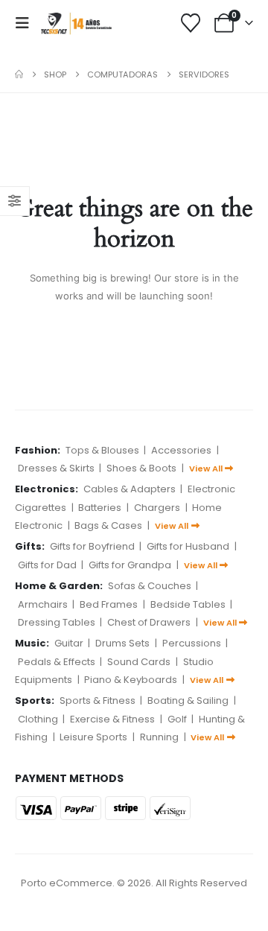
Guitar (68, 643)
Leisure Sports (93, 737)
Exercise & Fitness (112, 719)
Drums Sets (122, 643)
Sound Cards (138, 662)
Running (159, 737)
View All (206, 468)
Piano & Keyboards (130, 680)
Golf (177, 719)
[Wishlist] (190, 23)
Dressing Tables (56, 622)
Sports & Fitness (97, 700)
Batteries (99, 508)
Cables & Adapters (129, 489)
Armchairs (43, 604)
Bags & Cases (108, 525)
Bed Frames (109, 604)
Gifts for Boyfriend (92, 546)
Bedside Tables (188, 604)
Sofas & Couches (149, 586)
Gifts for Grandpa (130, 565)
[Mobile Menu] (27, 23)
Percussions (191, 643)
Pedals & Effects (56, 662)
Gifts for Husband (188, 546)
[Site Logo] (76, 23)
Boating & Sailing (188, 700)
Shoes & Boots (141, 468)
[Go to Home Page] (19, 74)
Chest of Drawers (149, 622)
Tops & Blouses (102, 450)
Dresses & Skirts (56, 468)
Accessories (181, 450)
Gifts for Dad (47, 565)
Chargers (157, 508)
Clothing (38, 719)
